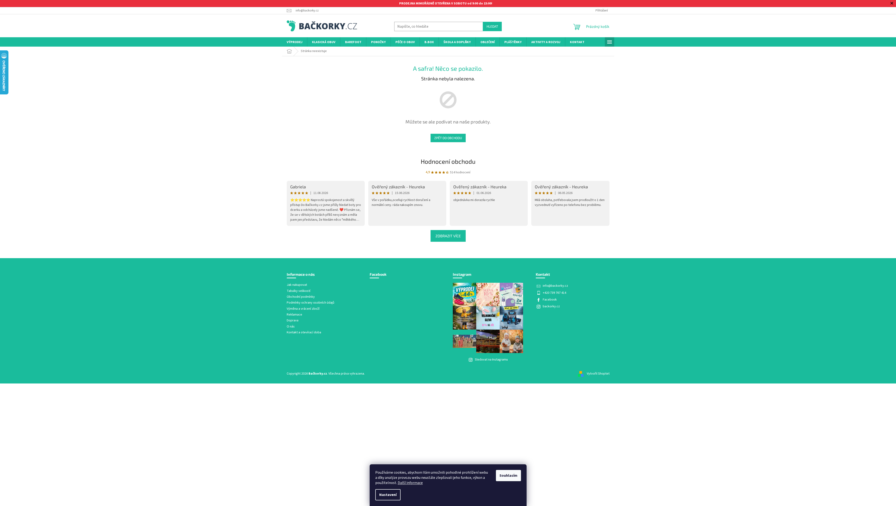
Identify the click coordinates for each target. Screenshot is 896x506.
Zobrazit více (448, 236)
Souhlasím (508, 475)
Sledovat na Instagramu (491, 359)
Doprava (292, 320)
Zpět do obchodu (448, 138)
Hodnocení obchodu (448, 161)
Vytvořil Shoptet (598, 373)
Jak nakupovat (297, 285)
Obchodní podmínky (301, 297)
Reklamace (294, 315)
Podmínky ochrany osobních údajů (310, 303)
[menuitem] (294, 42)
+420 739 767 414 (554, 292)
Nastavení (388, 494)
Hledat (492, 26)
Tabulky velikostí (298, 291)
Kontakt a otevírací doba (304, 332)
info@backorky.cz (555, 285)
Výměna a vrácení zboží (303, 309)
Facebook (550, 299)
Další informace (410, 482)
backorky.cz (551, 306)
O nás (291, 326)
